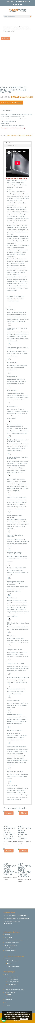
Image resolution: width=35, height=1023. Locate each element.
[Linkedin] (18, 5)
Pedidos (9, 963)
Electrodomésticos (12, 984)
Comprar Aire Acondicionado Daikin (14, 989)
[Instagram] (16, 5)
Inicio (4, 27)
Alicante (9, 994)
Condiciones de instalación (12, 942)
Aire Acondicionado (12, 979)
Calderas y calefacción (13, 982)
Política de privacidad (10, 950)
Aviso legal (8, 934)
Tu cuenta (7, 959)
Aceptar (24, 1018)
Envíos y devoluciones (11, 945)
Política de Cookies (10, 948)
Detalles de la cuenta (13, 961)
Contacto (7, 1005)
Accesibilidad (8, 937)
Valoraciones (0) (11, 146)
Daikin (19, 27)
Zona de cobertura (10, 992)
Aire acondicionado (12, 27)
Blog (6, 1002)
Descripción (9, 143)
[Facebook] (13, 5)
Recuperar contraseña (13, 966)
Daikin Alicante (9, 987)
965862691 (9, 924)
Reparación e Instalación (11, 977)
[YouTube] (21, 5)
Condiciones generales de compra (14, 940)
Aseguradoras (8, 999)
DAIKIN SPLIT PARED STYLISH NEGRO (21, 135)
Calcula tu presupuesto (12, 102)
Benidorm (10, 997)
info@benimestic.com (14, 922)
